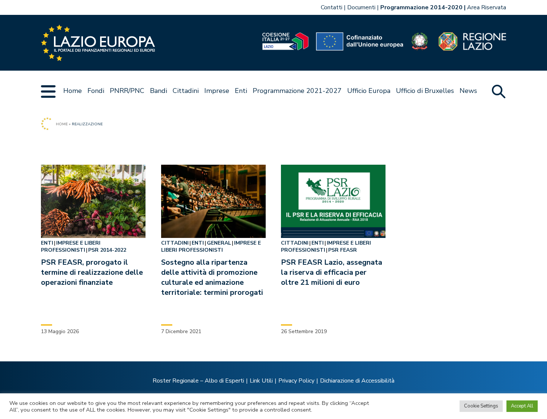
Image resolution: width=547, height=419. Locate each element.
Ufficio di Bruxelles (425, 90)
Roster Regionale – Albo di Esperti (198, 381)
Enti (241, 90)
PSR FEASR (342, 250)
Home (72, 90)
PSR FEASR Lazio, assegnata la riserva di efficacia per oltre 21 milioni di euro (331, 272)
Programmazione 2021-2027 (297, 90)
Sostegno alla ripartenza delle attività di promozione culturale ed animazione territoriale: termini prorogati (212, 277)
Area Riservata (486, 7)
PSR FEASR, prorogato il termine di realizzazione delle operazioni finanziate (92, 272)
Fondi (95, 90)
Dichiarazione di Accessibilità (357, 381)
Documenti (361, 7)
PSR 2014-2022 (107, 250)
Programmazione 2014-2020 (421, 7)
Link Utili (261, 381)
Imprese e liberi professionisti (70, 246)
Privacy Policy (296, 381)
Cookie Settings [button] (481, 406)
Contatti (331, 7)
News (468, 90)
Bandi (158, 90)
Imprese (216, 90)
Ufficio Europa (368, 90)
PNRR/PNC (127, 90)
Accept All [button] (522, 406)
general (219, 242)
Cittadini (186, 90)
